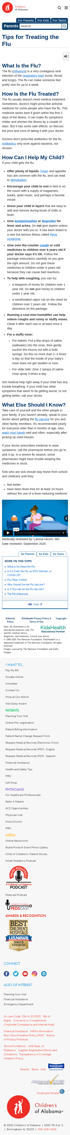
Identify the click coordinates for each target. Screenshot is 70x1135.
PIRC (8, 776)
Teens (34, 1069)
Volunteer (11, 683)
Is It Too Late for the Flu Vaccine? (25, 589)
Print (36, 604)
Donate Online (14, 677)
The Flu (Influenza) (17, 593)
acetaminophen (26, 221)
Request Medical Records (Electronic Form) (32, 742)
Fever (44, 171)
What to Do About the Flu (21, 566)
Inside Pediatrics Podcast (20, 860)
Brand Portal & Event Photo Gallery (26, 847)
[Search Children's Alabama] (59, 8)
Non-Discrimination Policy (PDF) (24, 1035)
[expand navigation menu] (66, 8)
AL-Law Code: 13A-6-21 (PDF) (22, 1016)
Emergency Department (18, 1004)
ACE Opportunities (16, 808)
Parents (24, 1069)
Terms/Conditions (15, 1046)
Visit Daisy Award (15, 703)
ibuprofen (49, 221)
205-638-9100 (47, 1129)
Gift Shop (11, 782)
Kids (43, 1069)
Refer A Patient (14, 801)
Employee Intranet (48, 1093)
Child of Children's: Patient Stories (26, 854)
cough (44, 245)
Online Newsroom (16, 840)
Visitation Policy (13, 1058)
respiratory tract (33, 75)
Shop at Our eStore (17, 697)
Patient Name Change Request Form (27, 736)
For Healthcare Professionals (23, 795)
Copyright (61, 618)
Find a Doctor (13, 821)
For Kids (43, 20)
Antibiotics (9, 143)
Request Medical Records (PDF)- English (30, 749)
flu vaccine (42, 419)
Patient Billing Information (21, 729)
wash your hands (13, 432)
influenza (19, 71)
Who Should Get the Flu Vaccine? (26, 584)
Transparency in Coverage (35, 1054)
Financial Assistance (17, 762)
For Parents (26, 20)
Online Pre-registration (19, 722)
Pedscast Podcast (16, 895)
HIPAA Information (41, 1031)
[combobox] (41, 26)
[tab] (58, 553)
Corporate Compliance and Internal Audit (29, 1024)
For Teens (59, 20)
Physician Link (14, 815)
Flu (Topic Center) (17, 579)
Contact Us (12, 690)
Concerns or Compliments (29, 1020)
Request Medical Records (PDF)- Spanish (30, 756)
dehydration (19, 180)
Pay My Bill (12, 670)
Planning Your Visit (16, 716)
